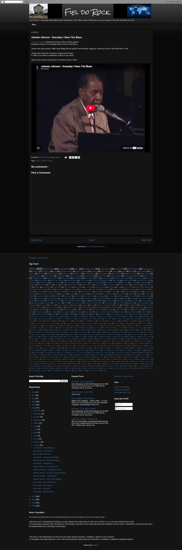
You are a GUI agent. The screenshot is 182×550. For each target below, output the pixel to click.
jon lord (142, 350)
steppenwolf (147, 363)
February (37, 442)
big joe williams (124, 285)
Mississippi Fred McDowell (38, 289)
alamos (105, 336)
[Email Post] (65, 157)
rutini (129, 361)
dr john (49, 296)
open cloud (60, 357)
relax (68, 361)
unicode (88, 368)
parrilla (122, 357)
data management (142, 341)
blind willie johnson (143, 280)
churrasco (108, 341)
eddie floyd (77, 321)
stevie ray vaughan (57, 280)
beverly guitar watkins (42, 318)
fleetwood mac (69, 348)
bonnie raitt (40, 300)
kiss (147, 350)
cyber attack (95, 289)
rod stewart (43, 305)
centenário (32, 282)
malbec (31, 298)
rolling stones (145, 274)
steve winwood (54, 366)
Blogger (95, 545)
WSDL (88, 336)
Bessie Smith (89, 276)
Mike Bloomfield (113, 307)
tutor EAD (69, 368)
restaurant (75, 361)
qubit (120, 325)
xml (103, 370)
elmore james (42, 280)
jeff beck (125, 282)
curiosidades (144, 318)
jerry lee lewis (89, 296)
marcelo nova (144, 323)
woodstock (77, 274)
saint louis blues (35, 276)
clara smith (109, 309)
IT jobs (151, 314)
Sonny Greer (34, 336)
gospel (37, 287)
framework (86, 348)
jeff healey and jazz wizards (74, 323)
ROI (60, 334)
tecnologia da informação (112, 366)
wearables (34, 370)
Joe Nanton (43, 332)
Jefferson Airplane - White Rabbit (45, 476)
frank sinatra (101, 321)
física (92, 348)
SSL (64, 316)
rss (120, 361)
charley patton (37, 278)
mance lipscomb (76, 303)
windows (76, 370)
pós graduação (130, 359)
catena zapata (58, 341)
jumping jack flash (89, 323)
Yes (93, 336)
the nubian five (141, 366)
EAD (123, 330)
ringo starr (61, 314)
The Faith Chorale (70, 336)
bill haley (55, 339)
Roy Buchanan (53, 274)
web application (43, 370)
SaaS (51, 289)
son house (83, 282)
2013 (34, 408)
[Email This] (70, 157)
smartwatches (94, 363)
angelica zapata (120, 336)
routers (115, 361)
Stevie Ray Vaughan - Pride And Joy (85, 419)
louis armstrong (74, 276)
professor (111, 359)
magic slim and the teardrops (104, 312)
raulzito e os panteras (35, 361)
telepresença (125, 366)
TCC (58, 336)
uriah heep (96, 368)
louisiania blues (145, 296)
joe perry (105, 350)
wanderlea (138, 368)
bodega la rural (68, 309)
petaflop (130, 303)
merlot (137, 352)
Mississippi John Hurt (132, 276)
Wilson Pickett (60, 289)
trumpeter (61, 368)
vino (118, 287)
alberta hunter (121, 294)
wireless (83, 370)
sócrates (94, 366)
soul (54, 271)
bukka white (136, 285)
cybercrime (44, 282)
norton (151, 354)
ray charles (39, 291)
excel (131, 345)
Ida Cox (111, 298)
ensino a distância (111, 345)
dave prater (43, 343)
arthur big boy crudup (121, 278)
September (38, 420)
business (147, 294)
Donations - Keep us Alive (38, 258)
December (37, 411)
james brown (128, 291)
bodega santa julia (102, 339)
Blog (34, 24)
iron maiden (82, 350)
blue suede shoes (54, 309)
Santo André (113, 334)
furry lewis (113, 291)
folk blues (78, 348)
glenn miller (129, 321)
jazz (76, 269)
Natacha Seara (120, 332)
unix (147, 327)
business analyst (141, 339)
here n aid (136, 348)
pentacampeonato (83, 325)
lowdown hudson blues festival (78, 352)
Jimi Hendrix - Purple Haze (42, 463)
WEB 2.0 (87, 316)
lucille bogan (78, 312)
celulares (67, 341)
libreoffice (54, 352)
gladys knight (113, 348)
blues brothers (84, 289)
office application (50, 357)
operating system (80, 357)
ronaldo (109, 361)
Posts (119, 404)
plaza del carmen (96, 325)
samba (79, 314)
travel (55, 368)
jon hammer (133, 350)
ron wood (71, 314)
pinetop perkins (52, 298)
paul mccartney (142, 357)
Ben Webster (71, 330)
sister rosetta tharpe (63, 305)
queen (126, 325)
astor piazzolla (111, 285)
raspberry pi (147, 359)
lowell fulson (92, 352)
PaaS (118, 298)
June (36, 429)
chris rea (101, 341)
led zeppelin (99, 323)
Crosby (113, 330)
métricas (113, 354)
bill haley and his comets (67, 339)
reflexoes (62, 361)
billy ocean (79, 339)
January (37, 445)
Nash (101, 332)
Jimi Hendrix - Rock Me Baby (43, 448)
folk (101, 300)
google (137, 321)
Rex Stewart (80, 334)
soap (101, 363)
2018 (34, 392)
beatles (139, 294)
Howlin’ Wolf (102, 276)
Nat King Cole (109, 332)
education (62, 345)
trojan (94, 314)
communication (133, 318)
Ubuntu (132, 298)
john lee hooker (52, 278)
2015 (34, 402)
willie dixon (105, 271)
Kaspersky (46, 271)
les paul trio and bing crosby (48, 294)
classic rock (89, 269)
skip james (41, 285)
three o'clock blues (138, 327)
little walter (78, 287)
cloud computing (82, 271)
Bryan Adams (104, 330)
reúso (82, 361)
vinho (56, 285)
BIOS (48, 330)
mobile (45, 354)
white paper (62, 370)
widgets (70, 370)
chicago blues (148, 269)
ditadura (122, 343)
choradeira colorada (121, 318)
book (111, 339)
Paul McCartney (38, 334)
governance (135, 300)
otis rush (64, 325)
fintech (56, 348)
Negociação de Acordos (134, 332)
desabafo (70, 343)
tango (50, 285)
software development (49, 327)
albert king (116, 280)
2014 (34, 405)
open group (56, 325)
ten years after (120, 327)
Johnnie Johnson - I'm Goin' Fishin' (45, 467)
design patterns (79, 343)
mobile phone (65, 354)
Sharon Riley (149, 334)
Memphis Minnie (87, 285)
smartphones (84, 363)
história (41, 350)
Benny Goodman (82, 330)
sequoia (48, 363)
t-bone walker (72, 280)
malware (35, 271)
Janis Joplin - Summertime (42, 485)
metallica (143, 352)
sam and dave (147, 361)
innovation (46, 303)
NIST (91, 332)
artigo (129, 336)
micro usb (38, 354)
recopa (53, 314)
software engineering (64, 327)
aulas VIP (136, 336)
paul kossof (40, 298)
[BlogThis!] (73, 157)
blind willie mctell (101, 291)
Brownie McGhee (73, 285)
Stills (42, 336)
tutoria (76, 368)
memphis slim (143, 289)
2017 (34, 395)
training (49, 368)
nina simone (121, 303)
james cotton (53, 312)
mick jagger (39, 325)
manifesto (135, 323)
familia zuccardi (139, 345)
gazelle (105, 348)
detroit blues (98, 343)
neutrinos (144, 312)
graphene (144, 321)
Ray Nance (71, 334)
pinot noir (76, 359)
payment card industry (48, 359)
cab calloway (90, 318)
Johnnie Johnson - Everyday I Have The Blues (49, 473)
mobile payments (54, 354)
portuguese (103, 359)
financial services (47, 348)
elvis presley (103, 274)
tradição (42, 368)
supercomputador (108, 327)
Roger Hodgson (103, 334)
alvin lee (128, 316)
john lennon (57, 303)
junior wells (57, 287)
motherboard (97, 354)
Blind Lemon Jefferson (143, 287)
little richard (68, 287)
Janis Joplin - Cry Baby (41, 488)
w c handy (60, 291)
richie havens (141, 325)
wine (62, 285)
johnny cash (124, 350)
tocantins (150, 366)
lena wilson (109, 323)
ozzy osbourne (99, 357)
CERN (117, 305)
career (31, 296)
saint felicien (137, 361)
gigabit (122, 321)
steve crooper (97, 327)
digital (115, 343)
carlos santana (108, 318)
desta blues (89, 343)
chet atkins (93, 341)
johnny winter (116, 274)
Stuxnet (48, 336)
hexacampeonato (146, 348)
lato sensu (46, 352)
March (36, 439)
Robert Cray (106, 278)
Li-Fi (50, 332)
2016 (34, 398)
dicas (86, 300)
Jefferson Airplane (72, 307)
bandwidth (32, 339)
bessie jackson (138, 307)
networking (47, 325)
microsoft (63, 294)
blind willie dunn (143, 298)
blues (38, 161)
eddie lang (94, 300)
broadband (80, 318)
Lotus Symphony (59, 332)
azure (149, 316)
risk (149, 325)
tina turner (77, 298)
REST (125, 298)
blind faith (87, 339)
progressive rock (130, 274)
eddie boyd (68, 321)
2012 (34, 496)
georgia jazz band (122, 300)
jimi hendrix (46, 287)
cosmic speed (119, 309)
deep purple (138, 309)
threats (128, 327)
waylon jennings (148, 368)
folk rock (93, 321)
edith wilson (53, 345)
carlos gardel (48, 341)
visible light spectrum (127, 368)
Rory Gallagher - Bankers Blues (83, 398)
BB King (41, 274)
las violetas (37, 352)
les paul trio (106, 289)
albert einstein (105, 316)
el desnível (70, 345)
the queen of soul (112, 282)
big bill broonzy (137, 278)
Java (151, 330)
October (37, 417)
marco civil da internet (120, 352)
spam (123, 271)
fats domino (149, 345)
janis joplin (68, 296)
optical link (90, 357)
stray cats (63, 366)
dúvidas (151, 343)
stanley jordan (131, 363)
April (35, 436)
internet (61, 323)
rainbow (139, 359)
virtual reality (115, 368)
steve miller (32, 366)
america (111, 336)
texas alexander (96, 282)
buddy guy (65, 274)
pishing (115, 271)
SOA (131, 271)
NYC (96, 332)
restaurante (33, 305)
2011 (34, 499)
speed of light (87, 327)
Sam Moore (70, 316)
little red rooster (131, 289)
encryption (79, 345)
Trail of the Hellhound (121, 387)
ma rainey (88, 287)
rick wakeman (90, 361)
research (133, 325)
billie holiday (72, 289)
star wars (139, 363)
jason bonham (96, 350)
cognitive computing (119, 341)
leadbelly (139, 291)
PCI (30, 334)
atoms (143, 316)
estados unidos (123, 345)
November (37, 414)
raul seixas (105, 269)
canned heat (85, 309)
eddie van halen (43, 345)
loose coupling (63, 352)
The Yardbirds (126, 307)
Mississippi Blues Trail (122, 392)
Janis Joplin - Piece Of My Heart (44, 482)
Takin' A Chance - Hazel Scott (82, 392)
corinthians (64, 269)
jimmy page (100, 296)
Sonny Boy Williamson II (100, 280)
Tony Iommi (79, 316)
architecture (61, 276)
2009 (34, 506)
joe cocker (110, 296)
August (36, 423)
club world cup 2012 (54, 300)
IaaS (62, 307)
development (49, 321)
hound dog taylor (147, 300)
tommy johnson (88, 298)
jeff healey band (65, 312)
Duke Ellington (101, 298)
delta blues (48, 269)
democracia (61, 343)
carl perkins (40, 296)
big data (48, 339)
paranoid (115, 357)
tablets (101, 366)
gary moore (109, 300)
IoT (147, 330)
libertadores (121, 296)
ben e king (40, 339)
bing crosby (63, 318)
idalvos (48, 350)
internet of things (72, 350)
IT (146, 314)
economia (34, 345)
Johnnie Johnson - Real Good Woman (46, 460)
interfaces (62, 350)
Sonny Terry (99, 285)
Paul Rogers (48, 334)
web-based (53, 370)
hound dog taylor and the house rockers (45, 323)
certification (75, 341)
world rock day (35, 330)
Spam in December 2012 (42, 454)
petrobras (68, 359)
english (102, 345)
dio (61, 321)
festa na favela (35, 348)
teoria (133, 366)
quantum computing (41, 314)
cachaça (39, 341)
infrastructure (36, 303)
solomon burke (76, 327)
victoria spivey (82, 294)
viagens (72, 294)
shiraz (66, 363)
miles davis (121, 312)
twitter (82, 368)
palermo (108, 357)
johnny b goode (114, 350)
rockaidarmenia (100, 361)
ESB (123, 305)
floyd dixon (85, 321)
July (35, 426)
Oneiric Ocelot (147, 332)
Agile (42, 330)
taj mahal (84, 305)
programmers (120, 359)
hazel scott (122, 348)
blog (93, 339)
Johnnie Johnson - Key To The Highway (47, 479)
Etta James (49, 276)
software (76, 305)
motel (89, 354)
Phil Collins (89, 278)
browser (125, 339)
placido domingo (86, 359)
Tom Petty (81, 336)
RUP (64, 334)
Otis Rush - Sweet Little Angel (82, 382)
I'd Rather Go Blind (51, 307)
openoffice (69, 357)
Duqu (118, 330)
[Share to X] (76, 157)
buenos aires (148, 276)
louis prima (117, 323)
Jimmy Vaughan (86, 307)
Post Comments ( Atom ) (96, 246)
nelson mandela (123, 354)
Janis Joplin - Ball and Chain (43, 492)
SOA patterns (56, 316)
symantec (79, 366)
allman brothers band (117, 316)
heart (129, 348)
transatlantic (50, 291)
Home (91, 240)
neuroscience (134, 354)
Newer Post (36, 240)
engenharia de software (91, 345)
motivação (106, 354)
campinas (99, 318)
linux (66, 303)
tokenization (34, 368)
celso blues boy (97, 309)
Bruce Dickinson (94, 330)
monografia (82, 354)
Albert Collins (127, 287)
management (126, 323)
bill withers (54, 318)
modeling (74, 354)
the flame (111, 287)
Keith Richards (95, 294)
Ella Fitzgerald (132, 305)
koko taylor (65, 278)
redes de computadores (50, 361)
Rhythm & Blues (66, 271)
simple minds (74, 363)
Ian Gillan (141, 330)
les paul (133, 282)
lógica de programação (105, 352)
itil (89, 350)
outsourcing (72, 325)
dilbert (56, 321)
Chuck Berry (84, 280)
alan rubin (95, 316)
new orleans (143, 354)
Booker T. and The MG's (105, 305)
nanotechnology (133, 312)
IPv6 (142, 314)
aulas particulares (146, 336)
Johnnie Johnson (37, 42)
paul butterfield (131, 357)
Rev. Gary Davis (107, 294)
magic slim (88, 312)
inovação (54, 350)
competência (131, 341)
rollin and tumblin (70, 282)
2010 (34, 503)
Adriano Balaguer (72, 291)
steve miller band (42, 366)
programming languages (110, 325)
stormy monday (100, 287)
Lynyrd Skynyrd (70, 332)
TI (62, 336)
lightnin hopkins (117, 289)
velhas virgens (106, 368)
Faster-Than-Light (124, 314)
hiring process (33, 350)
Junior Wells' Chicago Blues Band (40, 316)
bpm (77, 309)
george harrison (40, 312)
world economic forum (94, 370)
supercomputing (65, 298)
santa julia (40, 363)
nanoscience (109, 303)
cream (129, 309)
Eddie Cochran (131, 330)
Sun (53, 336)
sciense (52, 305)
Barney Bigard (61, 330)
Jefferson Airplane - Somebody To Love (47, 470)
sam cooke (32, 363)
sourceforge (120, 363)
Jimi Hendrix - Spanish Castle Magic (46, 457)
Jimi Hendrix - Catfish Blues (43, 451)
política (95, 359)
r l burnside (143, 282)
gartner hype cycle (112, 321)
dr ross (144, 343)
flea (61, 348)
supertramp (71, 366)
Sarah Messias (123, 334)
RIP (97, 278)
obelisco (40, 357)
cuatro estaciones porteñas (72, 300)
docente (129, 343)
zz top (92, 305)
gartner (98, 348)
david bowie (52, 343)
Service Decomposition (136, 334)
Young (98, 336)
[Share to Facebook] (79, 157)
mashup (131, 352)
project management (143, 303)
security (94, 271)
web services (102, 314)
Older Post (146, 240)
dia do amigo (108, 343)
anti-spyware (136, 316)
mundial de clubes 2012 (93, 303)
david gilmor (39, 321)
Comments (121, 408)
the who (86, 314)
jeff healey (78, 296)
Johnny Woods (100, 307)
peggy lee (60, 359)
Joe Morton (34, 332)
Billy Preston (113, 314)
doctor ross (137, 343)
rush (125, 361)
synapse (87, 366)
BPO (53, 330)
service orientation (57, 363)
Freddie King (135, 314)
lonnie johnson (90, 274)
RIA (55, 334)
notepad (33, 357)
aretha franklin (128, 280)
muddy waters (141, 271)
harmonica (58, 296)
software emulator (110, 363)
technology (77, 278)
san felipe (38, 327)
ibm (120, 291)
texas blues (133, 269)
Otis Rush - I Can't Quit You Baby (84, 409)
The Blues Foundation (122, 390)
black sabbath (40, 309)
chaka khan (84, 341)
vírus (151, 327)
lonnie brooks (132, 296)
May (35, 432)
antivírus (131, 294)
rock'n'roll (119, 269)
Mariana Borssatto (82, 332)
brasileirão (118, 339)
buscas (132, 339)
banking (31, 318)
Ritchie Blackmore (91, 334)
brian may (72, 318)
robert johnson (115, 276)
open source (56, 282)
